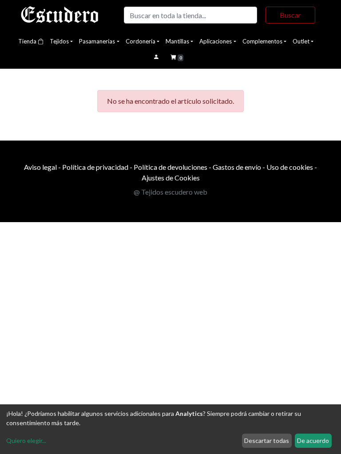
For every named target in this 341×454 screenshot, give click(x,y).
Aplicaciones (215, 41)
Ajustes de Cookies (171, 177)
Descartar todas (266, 440)
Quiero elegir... (26, 440)
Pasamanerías (97, 41)
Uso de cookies (289, 167)
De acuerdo (313, 440)
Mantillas (177, 41)
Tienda (28, 41)
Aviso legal (40, 167)
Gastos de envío (237, 167)
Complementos (262, 41)
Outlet (301, 41)
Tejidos (59, 41)
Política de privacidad (95, 167)
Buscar (290, 15)
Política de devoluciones (170, 167)
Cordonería (140, 41)
